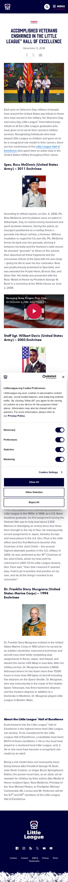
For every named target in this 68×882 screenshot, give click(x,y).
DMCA (35, 858)
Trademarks (34, 861)
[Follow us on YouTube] (44, 848)
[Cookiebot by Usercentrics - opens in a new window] (42, 377)
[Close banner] (63, 377)
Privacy (45, 858)
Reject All (34, 502)
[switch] (59, 439)
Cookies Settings (48, 472)
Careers (13, 858)
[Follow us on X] (37, 848)
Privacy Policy (16, 415)
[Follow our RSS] (30, 848)
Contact (24, 858)
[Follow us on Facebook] (17, 848)
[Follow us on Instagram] (23, 848)
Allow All (34, 482)
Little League (45, 869)
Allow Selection (34, 492)
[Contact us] (51, 848)
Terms (55, 858)
